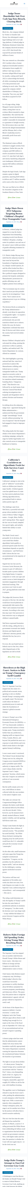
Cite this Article (8, 28)
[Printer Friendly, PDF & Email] (14, 197)
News (18, 24)
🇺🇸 (21, 24)
